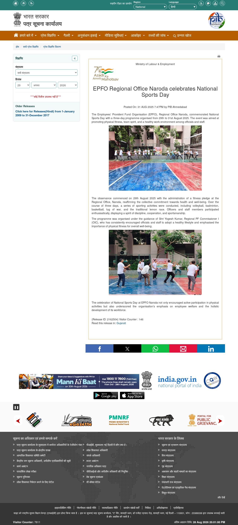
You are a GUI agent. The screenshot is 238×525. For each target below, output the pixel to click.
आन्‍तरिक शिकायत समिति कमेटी (31, 455)
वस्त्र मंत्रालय (168, 450)
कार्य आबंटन (22, 466)
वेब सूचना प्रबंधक (94, 477)
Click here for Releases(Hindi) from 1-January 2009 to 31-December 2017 (45, 113)
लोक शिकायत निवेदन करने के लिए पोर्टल (35, 482)
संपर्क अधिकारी (93, 455)
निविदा (148, 507)
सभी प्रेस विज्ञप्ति (30, 46)
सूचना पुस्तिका (23, 477)
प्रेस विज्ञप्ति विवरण (52, 46)
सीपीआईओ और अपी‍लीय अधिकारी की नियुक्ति (107, 471)
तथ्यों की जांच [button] (157, 35)
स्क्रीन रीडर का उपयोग (121, 3)
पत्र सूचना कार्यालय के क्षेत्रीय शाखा (33, 450)
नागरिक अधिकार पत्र (96, 466)
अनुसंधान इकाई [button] (87, 35)
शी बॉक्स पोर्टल (93, 482)
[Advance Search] (222, 3)
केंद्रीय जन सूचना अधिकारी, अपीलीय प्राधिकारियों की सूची (44, 461)
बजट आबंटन (92, 461)
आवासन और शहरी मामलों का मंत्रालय (179, 471)
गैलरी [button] (67, 35)
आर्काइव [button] (136, 35)
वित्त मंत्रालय (168, 455)
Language (174, 2)
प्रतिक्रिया (178, 507)
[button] (201, 3)
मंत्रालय (19, 67)
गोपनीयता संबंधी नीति (86, 507)
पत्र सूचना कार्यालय (42, 23)
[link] (79, 380)
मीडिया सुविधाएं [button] (114, 35)
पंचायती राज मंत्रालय (171, 482)
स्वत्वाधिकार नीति (110, 507)
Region (137, 2)
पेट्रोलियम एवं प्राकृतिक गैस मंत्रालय (179, 487)
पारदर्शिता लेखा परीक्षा (26, 471)
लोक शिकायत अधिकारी (97, 450)
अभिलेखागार (162, 507)
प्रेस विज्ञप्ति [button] (48, 35)
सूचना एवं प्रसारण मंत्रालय (174, 445)
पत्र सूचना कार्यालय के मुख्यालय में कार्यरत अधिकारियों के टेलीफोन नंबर (49, 445)
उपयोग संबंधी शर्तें (131, 507)
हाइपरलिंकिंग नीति (63, 507)
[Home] (16, 35)
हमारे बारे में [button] (26, 35)
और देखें (221, 497)
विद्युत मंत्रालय (168, 492)
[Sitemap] (215, 3)
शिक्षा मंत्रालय (168, 477)
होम (17, 46)
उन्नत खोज (183, 35)
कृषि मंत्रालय (168, 461)
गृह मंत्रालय (167, 466)
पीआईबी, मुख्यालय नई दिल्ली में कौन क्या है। (106, 445)
